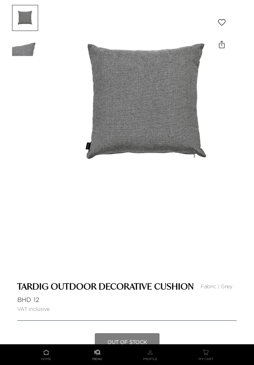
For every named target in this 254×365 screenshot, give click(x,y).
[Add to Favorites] (221, 22)
